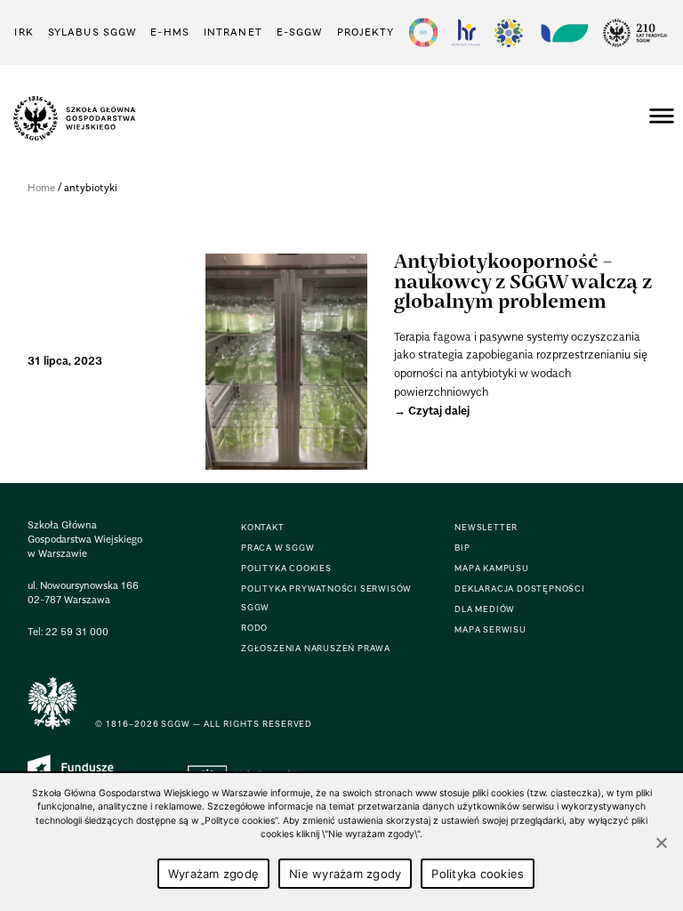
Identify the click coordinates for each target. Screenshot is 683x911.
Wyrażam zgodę (213, 874)
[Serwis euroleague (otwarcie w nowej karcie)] (508, 32)
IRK (23, 32)
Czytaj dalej (439, 410)
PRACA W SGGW (278, 547)
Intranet (233, 32)
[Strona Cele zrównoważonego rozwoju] (423, 32)
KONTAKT (263, 527)
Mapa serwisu (490, 629)
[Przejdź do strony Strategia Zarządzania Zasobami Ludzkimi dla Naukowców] (466, 32)
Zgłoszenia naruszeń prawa (315, 648)
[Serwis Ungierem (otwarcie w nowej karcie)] (563, 32)
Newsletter (486, 527)
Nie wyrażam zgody (345, 874)
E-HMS (169, 32)
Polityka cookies (477, 874)
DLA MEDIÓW (484, 609)
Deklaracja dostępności (519, 588)
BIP (462, 547)
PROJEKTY (366, 32)
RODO (254, 628)
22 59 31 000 (76, 631)
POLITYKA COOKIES (286, 568)
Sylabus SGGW (92, 32)
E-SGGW (300, 32)
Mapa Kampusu (491, 568)
